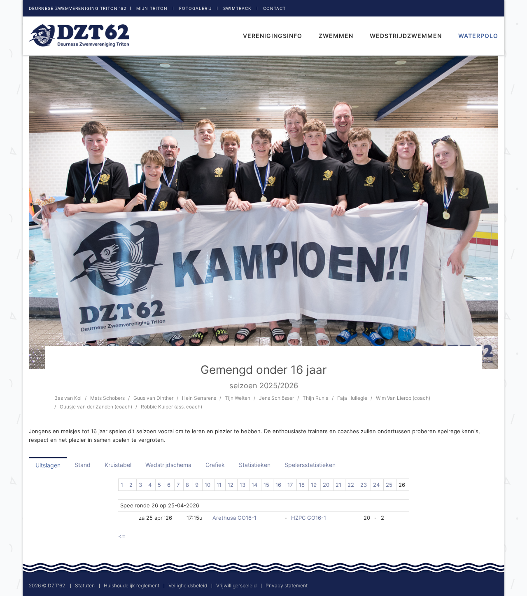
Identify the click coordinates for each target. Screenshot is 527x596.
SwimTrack (237, 8)
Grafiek (215, 464)
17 (290, 484)
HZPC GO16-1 (308, 517)
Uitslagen (48, 465)
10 (207, 484)
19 (314, 484)
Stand (83, 464)
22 (350, 484)
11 (219, 484)
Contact (274, 8)
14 (254, 484)
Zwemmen (336, 35)
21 (338, 484)
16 (278, 484)
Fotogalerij (195, 8)
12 (230, 484)
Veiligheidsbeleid (187, 585)
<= (122, 536)
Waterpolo (478, 35)
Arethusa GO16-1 (234, 517)
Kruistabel (118, 464)
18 (302, 484)
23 (363, 484)
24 (376, 484)
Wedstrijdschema (168, 464)
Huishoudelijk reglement (131, 585)
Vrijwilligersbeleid (236, 585)
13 (242, 484)
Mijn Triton (152, 8)
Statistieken (254, 464)
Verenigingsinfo (272, 35)
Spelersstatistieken (310, 464)
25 (389, 484)
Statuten (85, 585)
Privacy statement (287, 585)
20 (326, 484)
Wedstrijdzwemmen (406, 35)
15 (266, 484)
